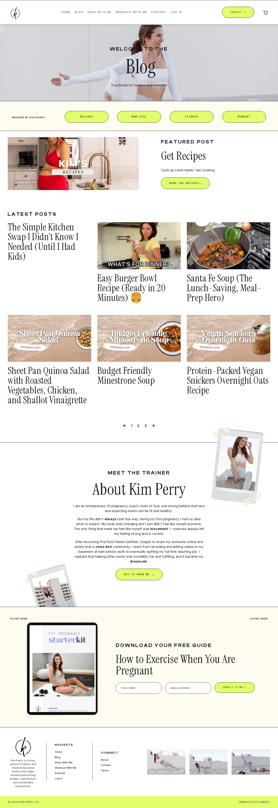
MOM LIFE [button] (139, 116)
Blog (79, 12)
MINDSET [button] (244, 116)
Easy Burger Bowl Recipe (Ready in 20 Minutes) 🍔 (131, 288)
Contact (106, 765)
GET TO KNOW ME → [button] (139, 574)
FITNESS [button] (191, 116)
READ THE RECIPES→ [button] (185, 183)
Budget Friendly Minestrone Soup (126, 375)
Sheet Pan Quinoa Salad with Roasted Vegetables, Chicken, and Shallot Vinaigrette (49, 385)
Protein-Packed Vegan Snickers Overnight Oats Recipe (227, 380)
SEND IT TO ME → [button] (234, 687)
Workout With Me (131, 12)
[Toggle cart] (265, 12)
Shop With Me (100, 12)
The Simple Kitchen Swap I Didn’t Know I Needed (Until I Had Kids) (43, 241)
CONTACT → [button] (238, 12)
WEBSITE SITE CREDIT (254, 802)
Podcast (159, 12)
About (104, 759)
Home (66, 12)
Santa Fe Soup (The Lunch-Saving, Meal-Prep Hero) (224, 288)
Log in (176, 12)
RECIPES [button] (86, 116)
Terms (105, 770)
